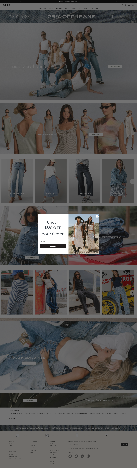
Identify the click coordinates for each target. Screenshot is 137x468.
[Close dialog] (97, 216)
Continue (53, 246)
